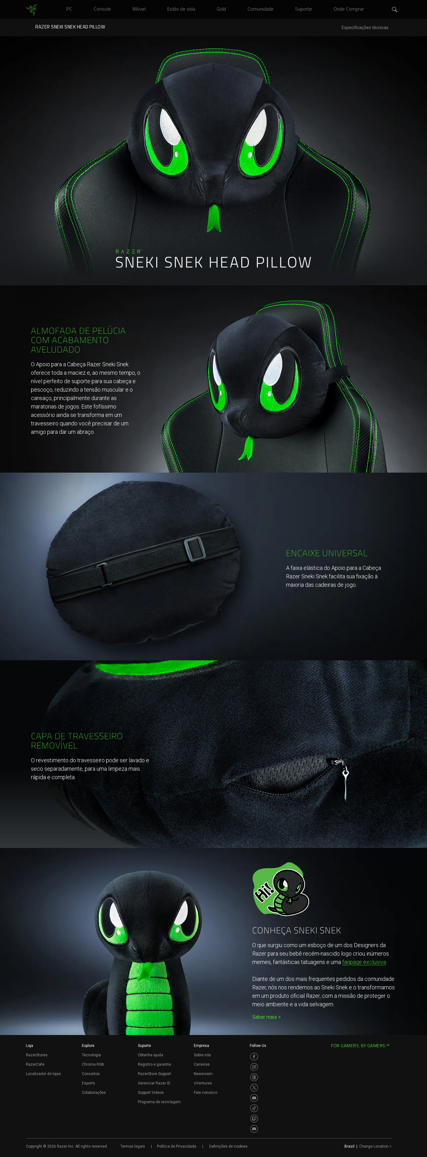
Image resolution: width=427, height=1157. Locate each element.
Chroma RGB (93, 1064)
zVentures (203, 1083)
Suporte (144, 1045)
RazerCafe (35, 1064)
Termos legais (132, 1146)
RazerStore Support (154, 1074)
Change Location (375, 1146)
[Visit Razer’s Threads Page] (254, 1077)
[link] (31, 10)
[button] (395, 10)
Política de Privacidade (176, 1146)
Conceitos (91, 1074)
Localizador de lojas (43, 1074)
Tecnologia (91, 1055)
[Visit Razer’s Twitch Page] (254, 1118)
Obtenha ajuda (150, 1055)
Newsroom (203, 1074)
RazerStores (37, 1055)
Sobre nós (202, 1055)
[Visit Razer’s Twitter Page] (254, 1087)
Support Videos (151, 1092)
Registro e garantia (154, 1064)
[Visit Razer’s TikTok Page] (254, 1108)
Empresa (201, 1045)
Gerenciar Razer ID (154, 1083)
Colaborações (94, 1092)
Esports (88, 1083)
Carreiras (202, 1064)
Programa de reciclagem (159, 1102)
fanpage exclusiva (364, 962)
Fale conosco (205, 1092)
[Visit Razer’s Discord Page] (254, 1128)
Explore (88, 1045)
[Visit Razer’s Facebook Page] (254, 1056)
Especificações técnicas (365, 28)
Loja (29, 1045)
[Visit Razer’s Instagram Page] (254, 1067)
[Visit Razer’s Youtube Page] (254, 1098)
